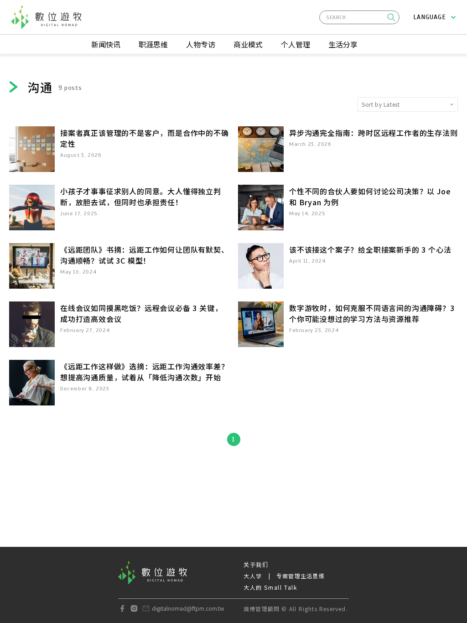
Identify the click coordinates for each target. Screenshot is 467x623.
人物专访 (200, 44)
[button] (391, 17)
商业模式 (248, 44)
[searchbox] (359, 17)
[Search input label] (359, 15)
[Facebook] (122, 608)
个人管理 (295, 44)
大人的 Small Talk (270, 587)
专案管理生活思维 (300, 576)
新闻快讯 (105, 44)
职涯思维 (153, 44)
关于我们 (256, 564)
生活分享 (343, 44)
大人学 (253, 576)
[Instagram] (134, 608)
